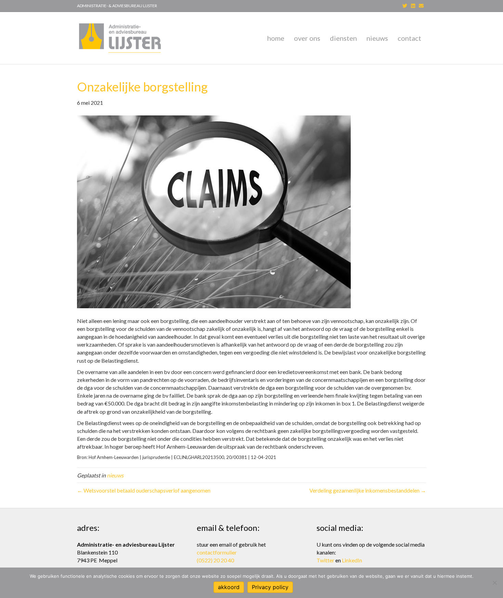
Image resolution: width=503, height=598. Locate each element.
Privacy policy (270, 587)
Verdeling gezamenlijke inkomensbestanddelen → (367, 490)
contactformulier (217, 552)
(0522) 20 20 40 (215, 560)
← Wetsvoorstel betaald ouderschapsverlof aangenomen (143, 490)
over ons (307, 38)
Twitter (325, 560)
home (275, 38)
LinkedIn (352, 560)
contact (409, 38)
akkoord (229, 587)
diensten (343, 38)
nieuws (377, 38)
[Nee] (494, 582)
